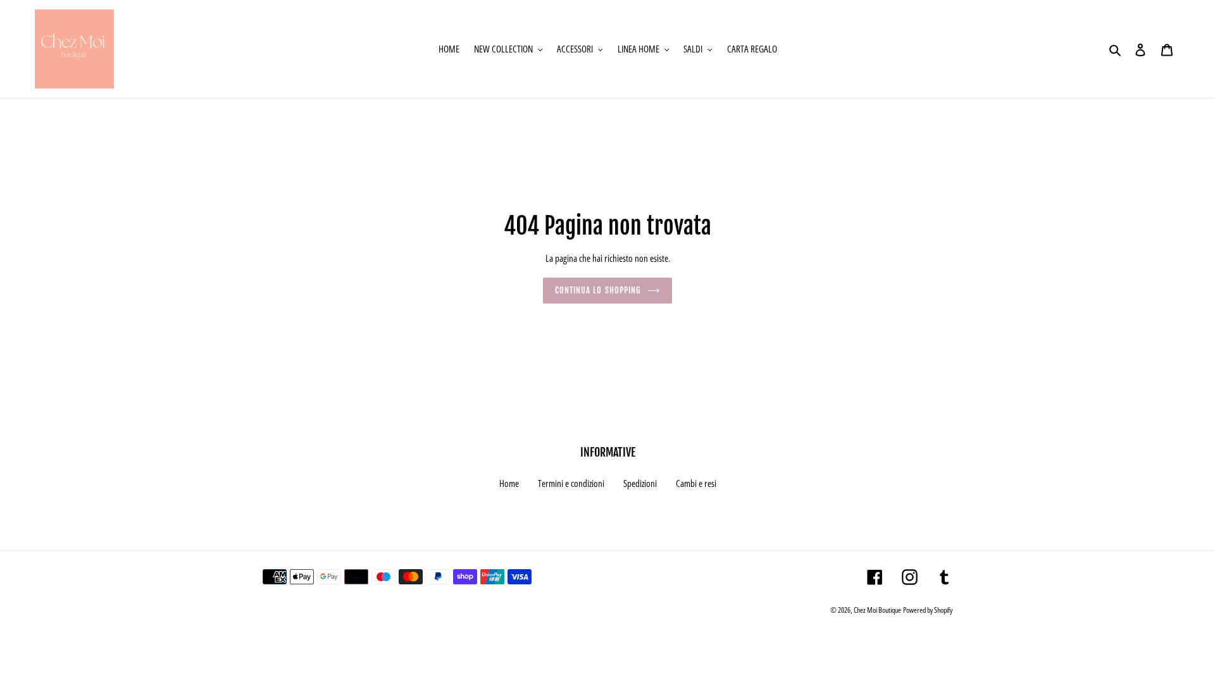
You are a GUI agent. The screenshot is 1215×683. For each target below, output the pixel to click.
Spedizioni (640, 483)
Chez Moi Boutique (877, 610)
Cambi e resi (696, 483)
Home (509, 483)
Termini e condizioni (571, 483)
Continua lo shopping (598, 290)
